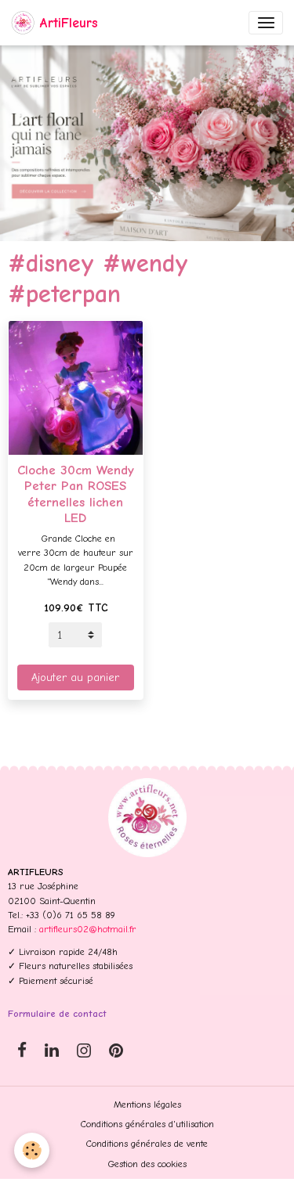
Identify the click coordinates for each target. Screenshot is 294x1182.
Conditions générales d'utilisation (147, 1124)
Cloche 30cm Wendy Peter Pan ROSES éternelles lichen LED (75, 493)
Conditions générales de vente (147, 1143)
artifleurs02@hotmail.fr (87, 929)
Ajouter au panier (75, 677)
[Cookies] (31, 1150)
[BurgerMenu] (266, 22)
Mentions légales (147, 1104)
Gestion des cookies (147, 1164)
